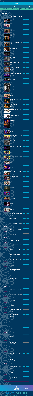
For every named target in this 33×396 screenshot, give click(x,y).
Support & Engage (15, 8)
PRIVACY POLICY (26, 388)
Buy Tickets (26, 19)
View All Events (16, 381)
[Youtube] (30, 6)
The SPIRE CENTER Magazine (18, 9)
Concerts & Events (5, 8)
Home (1, 8)
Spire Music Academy (30, 8)
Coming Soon (26, 233)
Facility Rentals (24, 8)
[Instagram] (29, 6)
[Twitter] (28, 6)
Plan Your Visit (13, 9)
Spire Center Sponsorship (10, 8)
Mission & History (20, 8)
